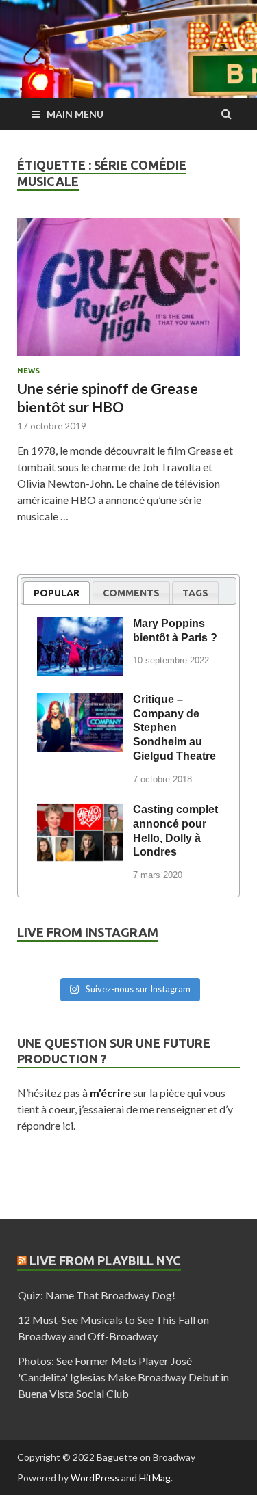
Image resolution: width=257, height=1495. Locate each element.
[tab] (56, 592)
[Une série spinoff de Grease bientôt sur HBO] (128, 292)
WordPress (95, 1477)
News (28, 371)
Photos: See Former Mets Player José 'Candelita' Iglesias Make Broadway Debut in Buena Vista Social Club (123, 1377)
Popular (56, 592)
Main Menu (75, 114)
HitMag (155, 1477)
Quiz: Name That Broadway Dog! (96, 1294)
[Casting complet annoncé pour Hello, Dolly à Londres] (80, 812)
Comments (131, 592)
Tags (195, 592)
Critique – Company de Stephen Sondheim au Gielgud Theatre (174, 727)
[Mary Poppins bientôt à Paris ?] (80, 626)
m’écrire (110, 1092)
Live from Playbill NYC (105, 1260)
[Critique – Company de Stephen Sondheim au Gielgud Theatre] (80, 702)
